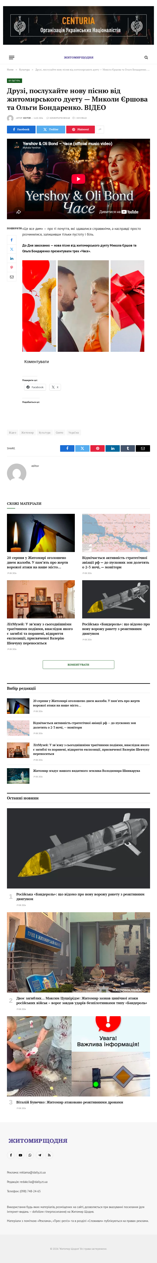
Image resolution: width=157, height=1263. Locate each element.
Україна (73, 432)
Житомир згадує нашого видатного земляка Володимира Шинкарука (86, 771)
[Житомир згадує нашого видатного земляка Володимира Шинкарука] (18, 776)
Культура (14, 80)
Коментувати (78, 664)
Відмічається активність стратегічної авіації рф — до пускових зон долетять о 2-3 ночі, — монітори (115, 562)
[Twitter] (11, 249)
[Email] (11, 276)
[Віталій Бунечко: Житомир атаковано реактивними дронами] (78, 1056)
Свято (59, 432)
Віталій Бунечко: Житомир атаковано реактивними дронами (69, 1102)
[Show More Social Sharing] (100, 129)
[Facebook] (11, 240)
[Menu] (11, 57)
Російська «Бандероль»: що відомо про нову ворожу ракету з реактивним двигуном (116, 629)
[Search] (146, 57)
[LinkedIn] (11, 258)
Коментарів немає (60, 118)
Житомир (27, 432)
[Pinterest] (11, 267)
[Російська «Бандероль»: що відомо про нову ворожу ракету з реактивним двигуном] (116, 599)
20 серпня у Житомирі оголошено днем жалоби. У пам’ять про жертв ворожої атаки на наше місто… (37, 562)
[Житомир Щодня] (78, 57)
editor (27, 118)
